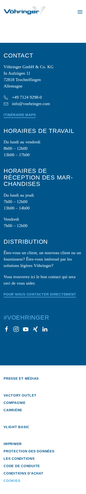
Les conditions (19, 458)
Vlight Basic (16, 427)
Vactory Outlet (20, 395)
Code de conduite (22, 466)
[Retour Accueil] (24, 12)
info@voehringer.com (31, 103)
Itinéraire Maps (20, 115)
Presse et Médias (21, 378)
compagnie (15, 403)
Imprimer (13, 444)
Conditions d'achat (23, 473)
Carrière (13, 410)
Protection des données (29, 451)
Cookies (12, 481)
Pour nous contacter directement (40, 294)
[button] (80, 12)
